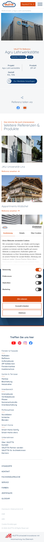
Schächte (6, 417)
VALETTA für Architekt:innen (14, 450)
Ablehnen (22, 313)
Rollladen (5, 355)
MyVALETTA (27, 4)
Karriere (5, 453)
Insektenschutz (8, 369)
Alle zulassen (22, 299)
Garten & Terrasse (10, 374)
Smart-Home (7, 425)
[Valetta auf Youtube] (14, 343)
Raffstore (6, 358)
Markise (5, 379)
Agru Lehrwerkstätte (22, 11)
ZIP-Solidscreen (8, 364)
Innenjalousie (7, 394)
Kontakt (5, 445)
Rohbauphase (8, 410)
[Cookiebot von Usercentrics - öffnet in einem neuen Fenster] (32, 227)
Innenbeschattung (9, 405)
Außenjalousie (8, 361)
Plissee (4, 399)
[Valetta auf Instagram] (25, 343)
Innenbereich (7, 389)
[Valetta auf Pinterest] (20, 343)
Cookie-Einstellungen (9, 524)
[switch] (38, 276)
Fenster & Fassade (10, 351)
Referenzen (6, 11)
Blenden (5, 420)
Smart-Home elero (10, 432)
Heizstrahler (7, 384)
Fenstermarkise (8, 366)
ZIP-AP (33, 68)
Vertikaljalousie (8, 397)
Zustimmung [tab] (8, 233)
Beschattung (7, 381)
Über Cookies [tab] (36, 233)
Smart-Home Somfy (10, 430)
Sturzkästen (7, 414)
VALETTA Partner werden (12, 447)
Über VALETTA (8, 442)
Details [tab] (22, 233)
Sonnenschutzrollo (9, 402)
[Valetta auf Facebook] (30, 343)
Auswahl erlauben (22, 306)
